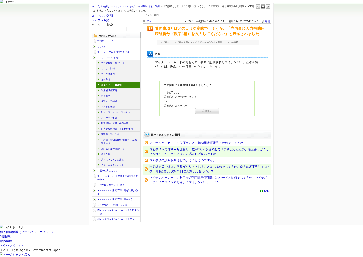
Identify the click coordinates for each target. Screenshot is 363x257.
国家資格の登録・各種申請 (114, 123)
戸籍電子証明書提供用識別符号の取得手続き (119, 141)
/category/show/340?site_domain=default (94, 210)
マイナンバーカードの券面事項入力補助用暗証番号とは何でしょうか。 (197, 142)
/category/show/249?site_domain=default (94, 190)
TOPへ (267, 191)
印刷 (267, 21)
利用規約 (6, 236)
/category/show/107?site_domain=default (94, 176)
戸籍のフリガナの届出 (112, 159)
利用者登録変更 (109, 90)
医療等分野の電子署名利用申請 (117, 128)
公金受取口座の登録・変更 (111, 185)
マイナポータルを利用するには (113, 52)
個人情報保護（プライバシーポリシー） (27, 232)
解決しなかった (177, 105)
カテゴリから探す (101, 6)
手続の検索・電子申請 (112, 63)
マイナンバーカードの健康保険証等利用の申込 (117, 178)
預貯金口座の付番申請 (112, 148)
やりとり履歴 (108, 74)
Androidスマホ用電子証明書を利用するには (118, 192)
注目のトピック (105, 41)
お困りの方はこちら (107, 170)
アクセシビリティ (12, 245)
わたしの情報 (108, 68)
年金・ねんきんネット (112, 165)
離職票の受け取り (110, 134)
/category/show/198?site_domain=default (94, 41)
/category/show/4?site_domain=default (94, 46)
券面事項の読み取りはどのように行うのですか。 (182, 160)
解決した (173, 92)
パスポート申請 (109, 117)
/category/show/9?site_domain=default (94, 52)
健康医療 (105, 154)
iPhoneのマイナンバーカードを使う (115, 219)
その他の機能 (108, 107)
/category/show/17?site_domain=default (94, 57)
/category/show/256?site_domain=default (94, 199)
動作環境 (6, 241)
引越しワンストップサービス (116, 112)
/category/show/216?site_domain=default (94, 185)
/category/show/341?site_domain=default (94, 219)
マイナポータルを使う (124, 6)
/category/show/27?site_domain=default (94, 170)
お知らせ (105, 79)
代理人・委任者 (109, 101)
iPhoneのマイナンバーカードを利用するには (118, 212)
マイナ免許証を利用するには (112, 204)
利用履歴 (105, 96)
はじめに (101, 46)
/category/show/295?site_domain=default (94, 205)
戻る (149, 21)
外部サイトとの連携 (149, 6)
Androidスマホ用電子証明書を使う (115, 199)
